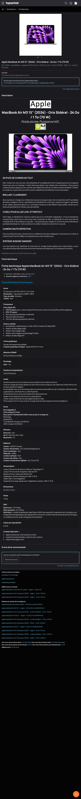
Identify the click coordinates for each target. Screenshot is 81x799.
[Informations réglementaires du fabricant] (19, 531)
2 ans (29, 276)
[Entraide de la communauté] (76, 794)
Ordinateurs (11, 9)
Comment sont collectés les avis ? (68, 566)
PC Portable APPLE (20, 83)
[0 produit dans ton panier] (70, 3)
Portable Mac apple (58, 642)
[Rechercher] (66, 3)
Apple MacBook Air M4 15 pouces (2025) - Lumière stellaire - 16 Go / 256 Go (27, 619)
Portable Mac (24, 9)
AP (64, 645)
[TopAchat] (12, 3)
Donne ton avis (11, 559)
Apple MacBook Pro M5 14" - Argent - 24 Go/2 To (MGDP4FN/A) (22, 615)
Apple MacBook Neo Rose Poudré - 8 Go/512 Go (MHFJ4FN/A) (22, 604)
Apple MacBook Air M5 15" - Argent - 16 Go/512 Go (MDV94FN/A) (23, 608)
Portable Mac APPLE (46, 83)
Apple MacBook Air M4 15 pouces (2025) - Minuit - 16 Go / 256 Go (23, 623)
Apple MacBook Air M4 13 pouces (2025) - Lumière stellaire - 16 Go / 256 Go (27, 634)
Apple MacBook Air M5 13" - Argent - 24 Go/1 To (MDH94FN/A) (22, 627)
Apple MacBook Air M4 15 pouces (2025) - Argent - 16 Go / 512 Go (23, 597)
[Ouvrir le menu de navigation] (3, 3)
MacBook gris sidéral (9, 582)
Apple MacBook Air (8, 579)
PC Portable (8, 83)
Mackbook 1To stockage (10, 575)
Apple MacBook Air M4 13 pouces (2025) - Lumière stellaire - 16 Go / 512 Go (27, 612)
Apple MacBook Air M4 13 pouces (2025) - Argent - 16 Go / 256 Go (24, 638)
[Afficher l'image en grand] (40, 35)
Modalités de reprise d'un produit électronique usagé (19, 253)
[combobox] (76, 3)
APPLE (30, 645)
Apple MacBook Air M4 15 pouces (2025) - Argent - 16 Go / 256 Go (24, 593)
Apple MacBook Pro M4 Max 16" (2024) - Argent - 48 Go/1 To (22, 590)
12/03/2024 (15, 647)
